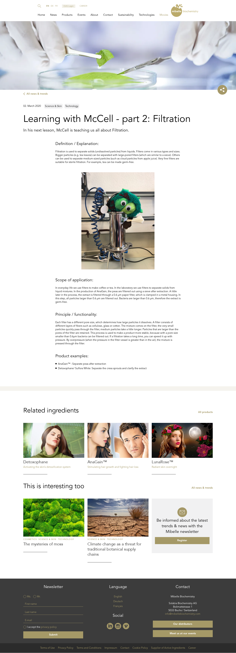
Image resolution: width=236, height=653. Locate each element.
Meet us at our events (183, 633)
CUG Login (69, 6)
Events (81, 15)
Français (118, 606)
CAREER (83, 6)
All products (205, 412)
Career (192, 648)
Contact (108, 15)
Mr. (38, 596)
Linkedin (110, 626)
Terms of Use (47, 648)
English (118, 596)
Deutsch (118, 601)
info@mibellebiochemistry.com (182, 614)
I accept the (42, 627)
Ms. (29, 596)
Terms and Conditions (89, 648)
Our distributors (182, 624)
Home (41, 15)
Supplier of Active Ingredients (168, 648)
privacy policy (49, 627)
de (52, 6)
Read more (53, 448)
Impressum (111, 648)
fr (56, 6)
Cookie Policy (140, 648)
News (53, 15)
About (94, 15)
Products (67, 15)
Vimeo (126, 626)
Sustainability (126, 15)
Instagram (118, 626)
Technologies (146, 15)
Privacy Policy (65, 648)
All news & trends (37, 94)
